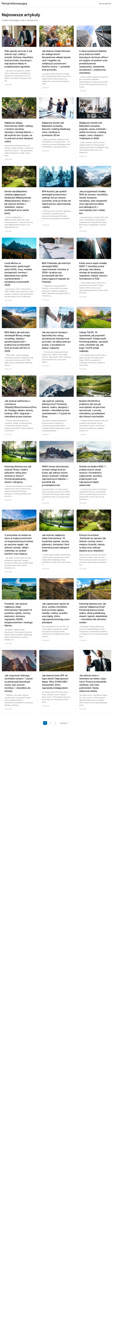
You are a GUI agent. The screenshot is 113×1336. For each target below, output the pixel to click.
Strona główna (105, 3)
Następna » (64, 723)
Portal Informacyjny (14, 3)
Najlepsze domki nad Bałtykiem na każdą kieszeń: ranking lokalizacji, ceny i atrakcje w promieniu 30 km (56, 129)
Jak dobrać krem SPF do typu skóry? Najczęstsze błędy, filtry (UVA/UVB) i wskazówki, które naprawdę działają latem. (55, 681)
